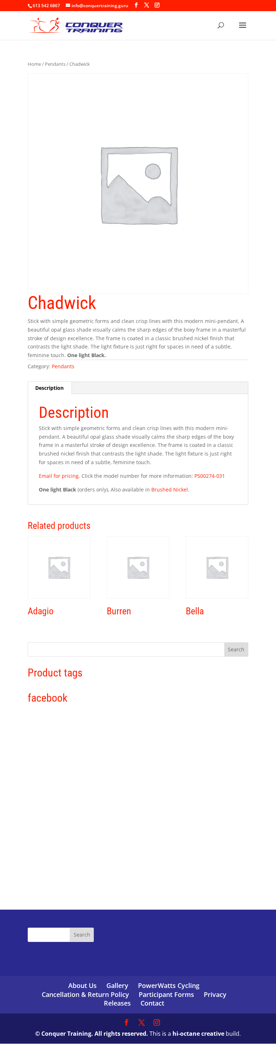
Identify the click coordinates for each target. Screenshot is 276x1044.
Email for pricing (59, 475)
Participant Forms (166, 994)
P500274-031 (209, 475)
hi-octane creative (198, 1034)
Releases (117, 1003)
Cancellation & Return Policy (85, 994)
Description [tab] (49, 387)
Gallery (117, 985)
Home (34, 64)
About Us (82, 985)
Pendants (55, 64)
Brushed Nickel (169, 489)
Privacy (215, 994)
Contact (152, 1003)
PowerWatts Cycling (168, 985)
